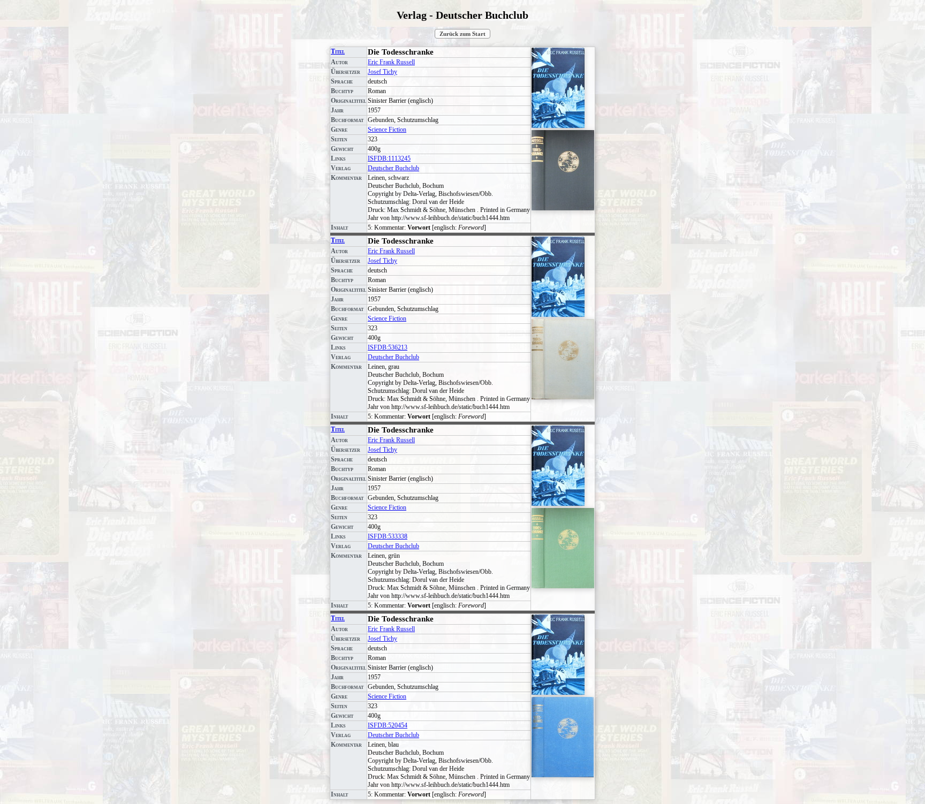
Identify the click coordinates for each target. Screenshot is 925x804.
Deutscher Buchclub (393, 168)
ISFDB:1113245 (389, 158)
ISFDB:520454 (387, 725)
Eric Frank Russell (391, 62)
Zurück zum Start (462, 34)
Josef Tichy (382, 71)
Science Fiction (387, 129)
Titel (338, 51)
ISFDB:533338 (387, 536)
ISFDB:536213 (387, 347)
